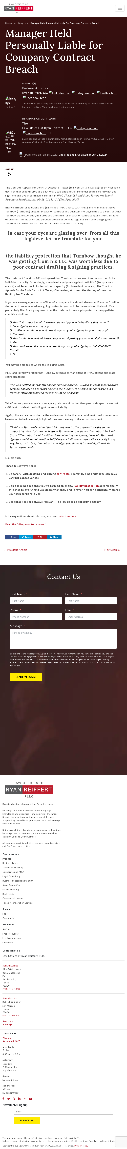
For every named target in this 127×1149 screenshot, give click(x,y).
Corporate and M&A (13, 872)
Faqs (5, 913)
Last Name (72, 594)
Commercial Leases (12, 898)
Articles (6, 929)
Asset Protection (11, 885)
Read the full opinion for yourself (25, 524)
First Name (17, 594)
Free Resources (10, 933)
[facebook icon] (3, 1099)
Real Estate (8, 894)
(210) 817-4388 (11, 989)
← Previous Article (15, 549)
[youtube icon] (30, 1099)
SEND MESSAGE (26, 676)
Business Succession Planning (17, 880)
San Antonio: (10, 965)
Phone (14, 610)
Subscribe (27, 1120)
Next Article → (113, 549)
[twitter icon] (8, 1099)
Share (13, 537)
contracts (63, 473)
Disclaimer (8, 942)
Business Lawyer (11, 863)
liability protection (86, 485)
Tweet (28, 537)
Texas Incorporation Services (18, 902)
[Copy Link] (9, 174)
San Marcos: (10, 998)
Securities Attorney (12, 867)
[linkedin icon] (19, 1099)
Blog (20, 23)
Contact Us (8, 918)
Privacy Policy (81, 1146)
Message (16, 626)
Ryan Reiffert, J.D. (35, 92)
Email (68, 610)
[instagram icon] (25, 1099)
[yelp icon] (14, 1099)
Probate (6, 858)
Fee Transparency (11, 938)
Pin (41, 537)
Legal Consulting (11, 876)
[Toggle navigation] (120, 8)
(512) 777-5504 (11, 1015)
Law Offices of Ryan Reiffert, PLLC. (47, 128)
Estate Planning (10, 889)
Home (8, 23)
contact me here (66, 516)
